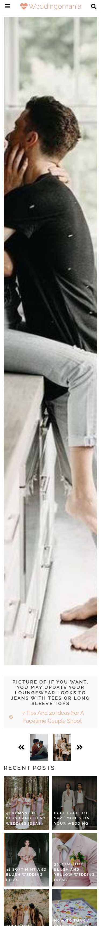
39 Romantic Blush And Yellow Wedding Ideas (74, 872)
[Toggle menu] (7, 7)
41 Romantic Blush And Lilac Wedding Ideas (26, 818)
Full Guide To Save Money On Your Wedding (72, 818)
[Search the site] (93, 7)
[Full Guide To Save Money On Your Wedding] (74, 803)
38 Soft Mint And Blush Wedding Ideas (26, 874)
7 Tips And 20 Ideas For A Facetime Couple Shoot (52, 717)
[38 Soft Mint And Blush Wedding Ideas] (26, 859)
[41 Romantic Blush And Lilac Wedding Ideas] (26, 803)
